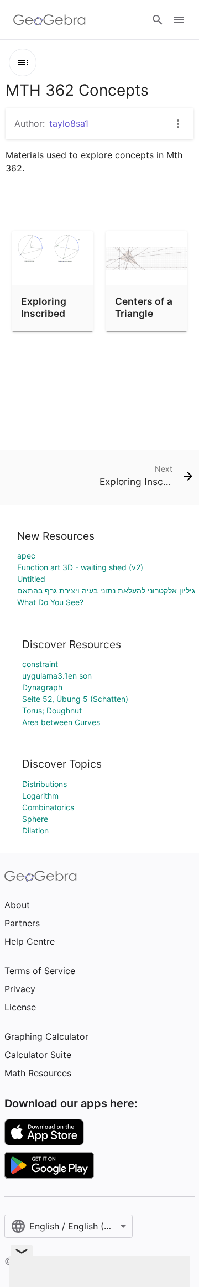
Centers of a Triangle (143, 307)
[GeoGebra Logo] (49, 19)
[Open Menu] (179, 20)
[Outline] (22, 62)
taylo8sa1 (68, 123)
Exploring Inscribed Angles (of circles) (45, 319)
